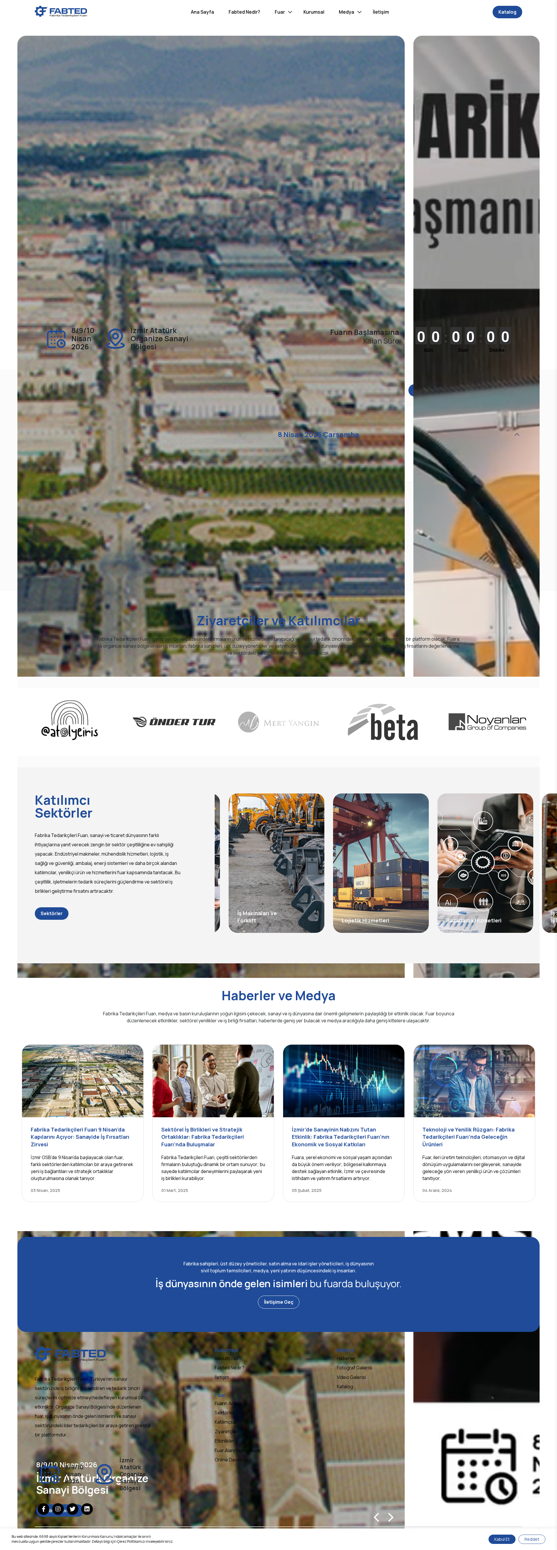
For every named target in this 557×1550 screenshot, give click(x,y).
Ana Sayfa (202, 12)
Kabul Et (502, 1539)
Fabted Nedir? (244, 12)
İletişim (381, 12)
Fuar (280, 12)
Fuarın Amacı (228, 1403)
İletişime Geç (278, 1302)
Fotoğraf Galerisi (354, 1367)
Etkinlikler (224, 1441)
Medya (346, 12)
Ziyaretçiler (227, 1431)
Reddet (532, 1539)
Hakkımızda (226, 1358)
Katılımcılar (226, 1422)
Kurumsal (313, 12)
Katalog (507, 12)
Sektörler (52, 913)
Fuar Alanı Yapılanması (237, 1450)
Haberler (346, 1358)
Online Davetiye (231, 1459)
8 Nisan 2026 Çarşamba (318, 434)
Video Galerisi (351, 1377)
